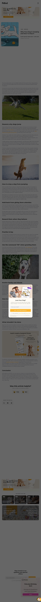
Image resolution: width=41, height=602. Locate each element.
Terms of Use (27, 313)
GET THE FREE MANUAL (20, 310)
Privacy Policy (20, 313)
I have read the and (21, 313)
